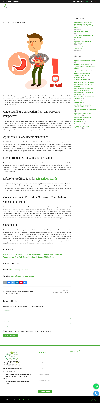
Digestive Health (46, 178)
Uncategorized (78, 124)
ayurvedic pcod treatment (82, 64)
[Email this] (5, 282)
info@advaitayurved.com (18, 270)
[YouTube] (95, 1)
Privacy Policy (92, 400)
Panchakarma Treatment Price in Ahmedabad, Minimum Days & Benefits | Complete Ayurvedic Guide (84, 25)
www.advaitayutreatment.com (22, 276)
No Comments (21, 22)
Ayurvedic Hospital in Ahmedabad (85, 60)
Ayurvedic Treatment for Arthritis (84, 82)
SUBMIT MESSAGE (44, 391)
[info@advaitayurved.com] (4, 369)
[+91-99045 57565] (4, 372)
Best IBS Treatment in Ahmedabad (85, 109)
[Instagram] (91, 1)
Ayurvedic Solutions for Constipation (81, 76)
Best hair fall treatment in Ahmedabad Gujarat (82, 106)
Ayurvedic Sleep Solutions (82, 73)
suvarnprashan (79, 121)
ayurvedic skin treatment (82, 71)
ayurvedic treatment (80, 80)
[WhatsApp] (87, 1)
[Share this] (9, 282)
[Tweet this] (13, 282)
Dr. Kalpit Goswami (23, 400)
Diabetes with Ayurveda (81, 32)
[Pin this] (21, 282)
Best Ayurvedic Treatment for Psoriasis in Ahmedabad (83, 89)
